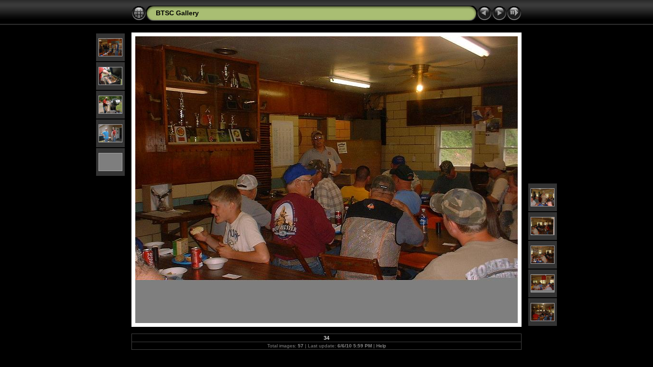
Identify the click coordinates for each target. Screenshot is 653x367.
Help (381, 345)
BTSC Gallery (177, 13)
